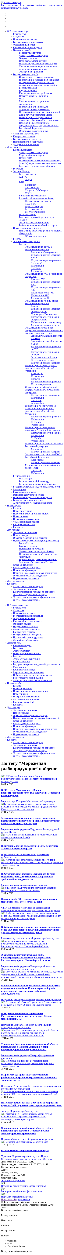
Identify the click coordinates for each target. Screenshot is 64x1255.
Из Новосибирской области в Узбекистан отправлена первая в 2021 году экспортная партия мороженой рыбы (31, 1104)
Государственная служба (25, 74)
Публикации (37, 265)
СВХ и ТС (30, 203)
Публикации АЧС (40, 295)
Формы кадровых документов (34, 109)
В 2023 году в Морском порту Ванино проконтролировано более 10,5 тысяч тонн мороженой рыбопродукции (30, 793)
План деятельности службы (33, 61)
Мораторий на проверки (31, 155)
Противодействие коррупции (28, 141)
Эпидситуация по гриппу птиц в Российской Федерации (41, 302)
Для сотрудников (15, 581)
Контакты (18, 527)
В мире (34, 306)
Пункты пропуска (34, 206)
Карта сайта (24, 1199)
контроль (25, 938)
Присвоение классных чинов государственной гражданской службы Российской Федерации (38, 126)
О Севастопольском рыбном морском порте (25, 1150)
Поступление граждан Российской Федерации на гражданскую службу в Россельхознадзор (38, 85)
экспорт (5, 1111)
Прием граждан (21, 535)
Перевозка (6, 1139)
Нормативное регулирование (46, 381)
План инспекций (27, 214)
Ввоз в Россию (26, 543)
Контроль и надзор (22, 150)
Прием (44, 1156)
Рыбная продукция (10, 938)
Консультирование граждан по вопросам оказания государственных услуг (33, 593)
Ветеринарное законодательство (44, 1086)
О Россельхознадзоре (17, 31)
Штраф (12, 832)
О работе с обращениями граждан (30, 538)
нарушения (36, 885)
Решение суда (20, 1086)
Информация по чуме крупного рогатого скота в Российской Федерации (41, 368)
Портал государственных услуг (17, 1196)
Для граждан (13, 530)
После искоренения (41, 384)
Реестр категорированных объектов (37, 166)
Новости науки (20, 516)
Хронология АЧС (40, 298)
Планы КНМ (25, 158)
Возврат (18, 1025)
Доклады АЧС (38, 279)
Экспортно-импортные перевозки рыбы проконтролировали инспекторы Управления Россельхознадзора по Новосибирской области (26, 958)
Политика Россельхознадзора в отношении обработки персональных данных (35, 574)
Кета (28, 910)
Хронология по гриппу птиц (45, 325)
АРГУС (23, 176)
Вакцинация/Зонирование (44, 252)
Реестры (17, 238)
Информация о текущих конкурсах (36, 77)
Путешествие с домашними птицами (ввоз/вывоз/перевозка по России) (38, 560)
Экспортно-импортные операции (18, 969)
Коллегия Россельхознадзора (27, 47)
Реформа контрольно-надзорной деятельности (36, 486)
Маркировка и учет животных (28, 494)
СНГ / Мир (36, 400)
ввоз (44, 885)
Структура (18, 36)
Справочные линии (23, 565)
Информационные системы (27, 228)
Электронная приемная (31, 71)
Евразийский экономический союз (36, 198)
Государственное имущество (27, 139)
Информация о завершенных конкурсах (39, 79)
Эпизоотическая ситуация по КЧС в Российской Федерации (43, 455)
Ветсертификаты (27, 174)
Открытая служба (22, 50)
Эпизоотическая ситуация (26, 241)
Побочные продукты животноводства (32, 497)
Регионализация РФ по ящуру (34, 481)
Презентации (25, 478)
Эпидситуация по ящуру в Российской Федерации (38, 248)
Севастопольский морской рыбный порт (21, 1159)
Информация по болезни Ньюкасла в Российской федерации (44, 445)
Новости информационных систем (31, 513)
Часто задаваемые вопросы (26, 567)
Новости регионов (22, 511)
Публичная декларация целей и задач (38, 63)
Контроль (21, 801)
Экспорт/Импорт (21, 171)
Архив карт (37, 373)
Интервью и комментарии (26, 519)
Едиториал (30, 185)
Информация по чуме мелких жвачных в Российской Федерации (42, 428)
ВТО (21, 182)
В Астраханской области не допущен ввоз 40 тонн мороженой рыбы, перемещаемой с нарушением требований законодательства (28, 877)
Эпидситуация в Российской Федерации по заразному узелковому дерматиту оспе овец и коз (44, 330)
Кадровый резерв (28, 90)
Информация (37, 376)
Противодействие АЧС (42, 292)
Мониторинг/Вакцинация (44, 314)
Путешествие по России (31, 548)
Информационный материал (45, 362)
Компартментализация (24, 492)
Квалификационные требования (35, 93)
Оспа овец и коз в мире (43, 360)
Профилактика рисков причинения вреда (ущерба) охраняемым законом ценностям (40, 162)
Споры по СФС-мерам (36, 190)
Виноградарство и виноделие (28, 500)
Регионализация (21, 476)
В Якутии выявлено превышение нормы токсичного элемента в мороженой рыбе (29, 847)
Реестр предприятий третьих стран (36, 217)
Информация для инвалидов (33, 106)
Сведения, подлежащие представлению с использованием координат (40, 67)
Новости (35, 379)
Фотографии (37, 403)
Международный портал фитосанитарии (22, 1191)
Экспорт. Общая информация (34, 222)
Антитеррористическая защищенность (32, 503)
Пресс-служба (14, 505)
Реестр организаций (35, 212)
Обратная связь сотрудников (33, 131)
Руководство (19, 34)
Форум (28, 179)
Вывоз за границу (28, 546)
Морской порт (8, 801)
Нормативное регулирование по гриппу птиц (46, 318)
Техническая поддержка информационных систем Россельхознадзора (35, 598)
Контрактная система (24, 136)
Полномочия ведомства (25, 39)
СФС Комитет (32, 187)
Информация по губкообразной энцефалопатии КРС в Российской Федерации (42, 390)
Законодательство (23, 999)
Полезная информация (24, 570)
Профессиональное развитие (33, 96)
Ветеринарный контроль (42, 966)
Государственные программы (28, 42)
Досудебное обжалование (26, 144)
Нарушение (36, 829)
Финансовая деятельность (26, 133)
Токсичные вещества (25, 854)
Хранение (6, 1156)
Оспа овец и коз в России (44, 357)
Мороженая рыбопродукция (40, 801)
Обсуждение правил (35, 236)
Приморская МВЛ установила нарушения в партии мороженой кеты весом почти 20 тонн (29, 900)
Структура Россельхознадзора (28, 586)
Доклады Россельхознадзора (33, 55)
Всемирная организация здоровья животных (23, 1186)
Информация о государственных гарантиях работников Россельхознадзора (40, 118)
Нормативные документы (38, 201)
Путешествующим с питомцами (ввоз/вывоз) (36, 540)
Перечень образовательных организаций (39, 112)
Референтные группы (30, 53)
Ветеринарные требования (32, 195)
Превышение (8, 854)
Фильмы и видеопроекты (26, 521)
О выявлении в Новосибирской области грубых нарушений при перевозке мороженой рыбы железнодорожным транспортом (27, 1131)
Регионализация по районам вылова (37, 484)
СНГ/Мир (36, 268)
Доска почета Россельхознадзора (35, 114)
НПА (21, 98)
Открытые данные (28, 58)
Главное (17, 508)
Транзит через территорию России (36, 551)
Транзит (23, 220)
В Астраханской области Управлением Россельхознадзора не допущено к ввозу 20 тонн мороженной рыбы (26, 1016)
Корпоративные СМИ (24, 524)
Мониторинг (19, 489)
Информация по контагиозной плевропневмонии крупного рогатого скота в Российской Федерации (40, 410)
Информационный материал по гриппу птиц (45, 310)
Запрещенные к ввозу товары (16, 1027)
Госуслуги (18, 168)
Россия (22, 244)
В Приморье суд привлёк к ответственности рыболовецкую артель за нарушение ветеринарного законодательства (29, 1077)
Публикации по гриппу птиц (46, 322)
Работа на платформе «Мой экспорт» (38, 225)
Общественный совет (24, 44)
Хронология (37, 271)
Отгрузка (47, 1159)
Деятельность (14, 147)
